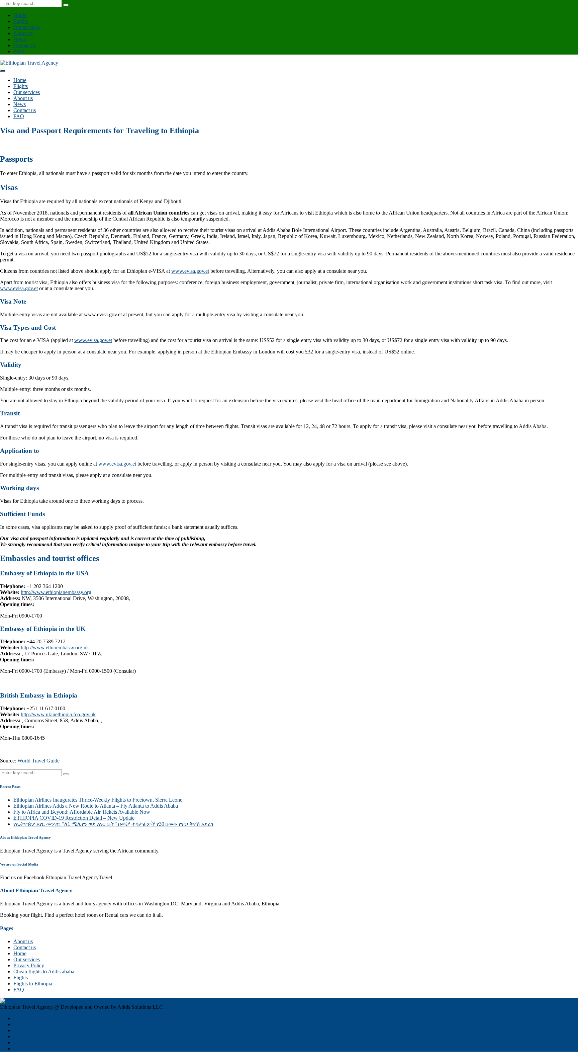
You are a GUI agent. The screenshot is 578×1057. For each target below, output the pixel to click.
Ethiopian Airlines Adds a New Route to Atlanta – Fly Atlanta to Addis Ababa (95, 806)
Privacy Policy (28, 965)
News (19, 39)
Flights (20, 21)
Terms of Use (27, 1048)
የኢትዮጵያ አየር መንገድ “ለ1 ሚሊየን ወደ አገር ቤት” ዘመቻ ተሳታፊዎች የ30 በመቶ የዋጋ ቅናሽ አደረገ (113, 824)
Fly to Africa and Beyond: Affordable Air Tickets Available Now (81, 812)
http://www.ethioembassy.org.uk (55, 647)
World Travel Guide (38, 760)
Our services (26, 27)
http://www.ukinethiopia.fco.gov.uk (58, 714)
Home (19, 15)
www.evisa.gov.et (190, 271)
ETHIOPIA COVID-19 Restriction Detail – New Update (73, 818)
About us (23, 33)
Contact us (24, 45)
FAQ (18, 51)
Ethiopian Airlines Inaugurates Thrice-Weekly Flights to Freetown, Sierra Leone (97, 800)
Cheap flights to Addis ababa (43, 971)
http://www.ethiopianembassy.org (56, 592)
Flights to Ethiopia (32, 983)
